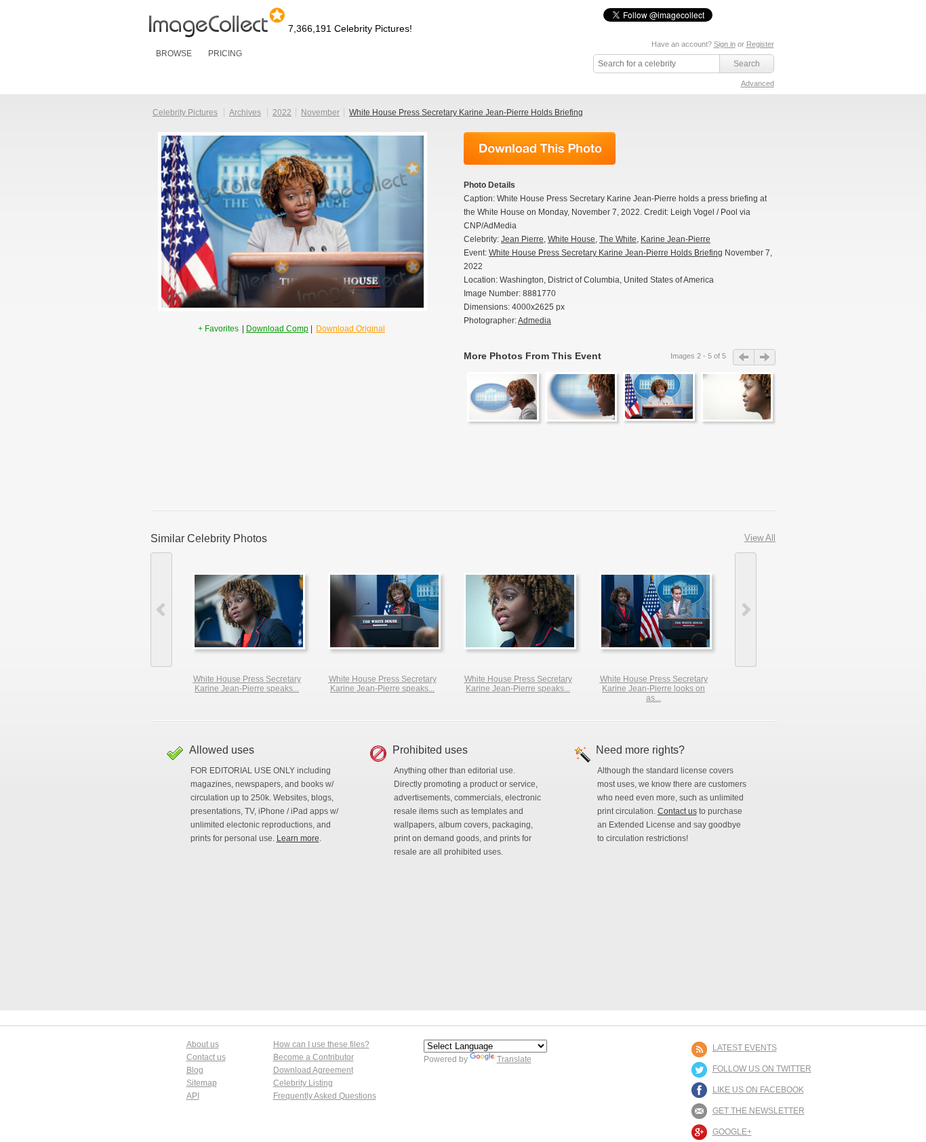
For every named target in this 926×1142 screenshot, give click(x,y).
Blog (194, 1070)
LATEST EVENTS (744, 1048)
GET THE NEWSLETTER (758, 1111)
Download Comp (277, 328)
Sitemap (201, 1083)
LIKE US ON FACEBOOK (758, 1090)
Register (760, 44)
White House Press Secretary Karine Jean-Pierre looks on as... (654, 688)
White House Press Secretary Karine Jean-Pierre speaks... (247, 683)
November (320, 112)
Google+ (732, 1132)
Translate (514, 1059)
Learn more (298, 838)
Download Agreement (313, 1070)
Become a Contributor (313, 1057)
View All (760, 538)
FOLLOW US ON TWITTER (761, 1069)
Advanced (757, 83)
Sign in (725, 44)
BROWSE (174, 53)
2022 (282, 112)
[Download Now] (540, 148)
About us (202, 1044)
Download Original (350, 328)
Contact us (677, 811)
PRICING (225, 53)
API (192, 1096)
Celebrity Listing (303, 1083)
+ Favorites (219, 328)
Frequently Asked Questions (324, 1096)
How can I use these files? (321, 1044)
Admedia (534, 320)
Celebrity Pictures (185, 112)
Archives (245, 112)
